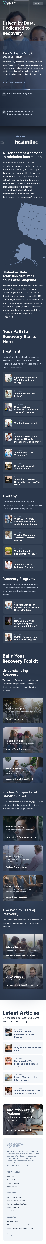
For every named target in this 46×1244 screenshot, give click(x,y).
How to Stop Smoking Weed (17, 1204)
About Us (10, 1176)
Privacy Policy (12, 1180)
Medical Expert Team (14, 1183)
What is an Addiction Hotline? (18, 1225)
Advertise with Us (13, 1187)
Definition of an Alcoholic (16, 1197)
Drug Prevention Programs (16, 1201)
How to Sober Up (13, 1207)
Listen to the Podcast (14, 1211)
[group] (23, 99)
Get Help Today (12, 1222)
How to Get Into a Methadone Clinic (20, 1228)
